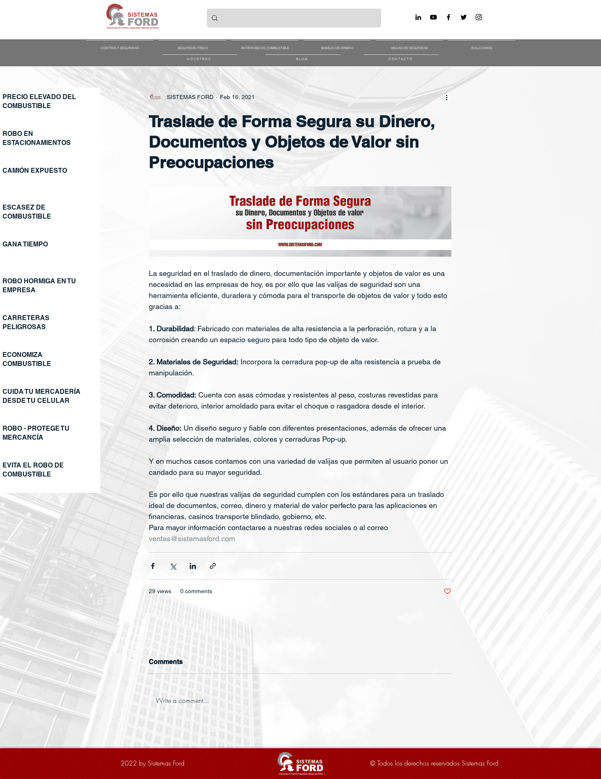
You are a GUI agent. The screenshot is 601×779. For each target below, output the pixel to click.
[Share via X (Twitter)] (173, 566)
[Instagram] (479, 17)
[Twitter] (464, 17)
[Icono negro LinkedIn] (418, 17)
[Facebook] (448, 17)
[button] (119, 44)
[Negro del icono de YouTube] (433, 17)
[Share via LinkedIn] (193, 566)
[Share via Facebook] (153, 566)
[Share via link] (213, 566)
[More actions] (446, 97)
